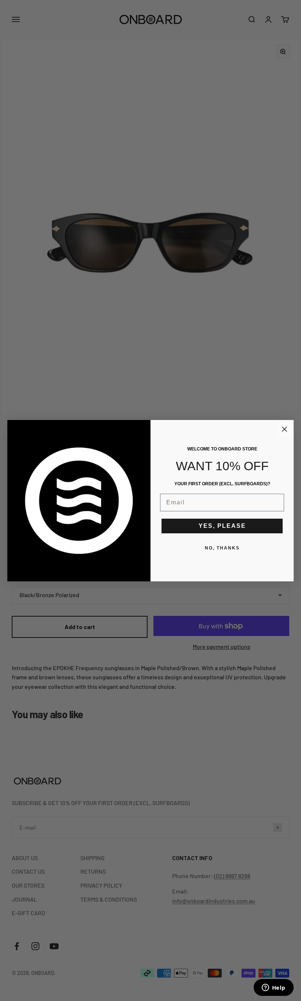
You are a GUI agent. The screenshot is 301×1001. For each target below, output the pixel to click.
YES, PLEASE (222, 526)
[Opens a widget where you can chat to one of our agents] (273, 988)
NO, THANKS (222, 548)
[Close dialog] (284, 429)
